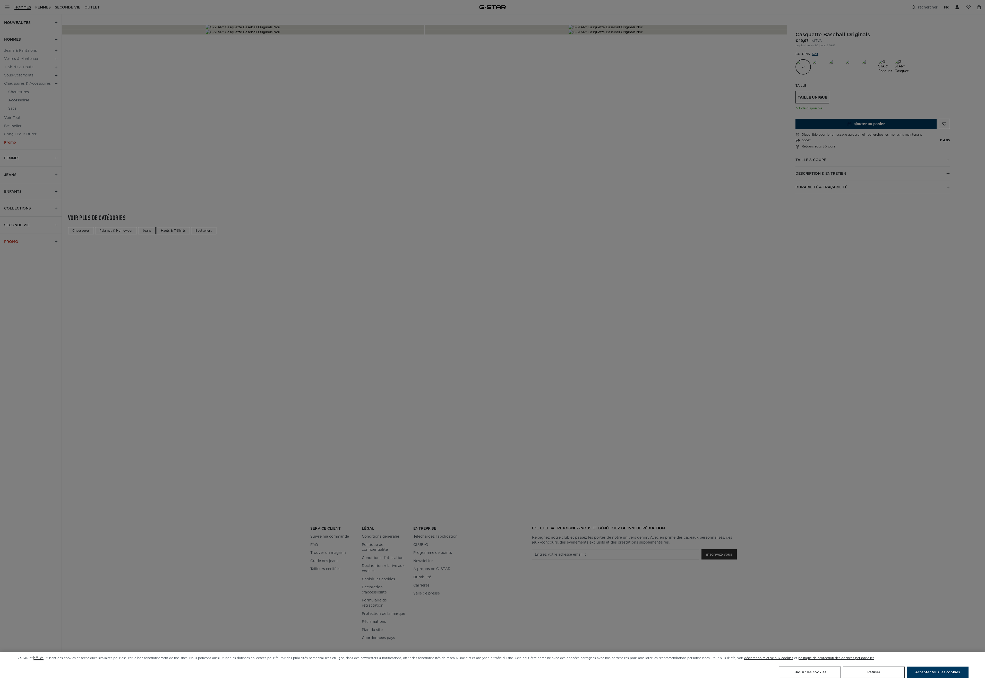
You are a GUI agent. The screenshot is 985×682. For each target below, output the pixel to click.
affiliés (39, 658)
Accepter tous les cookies (937, 672)
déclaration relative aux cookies (768, 658)
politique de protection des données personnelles (836, 658)
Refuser (873, 672)
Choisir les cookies (809, 672)
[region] (492, 667)
